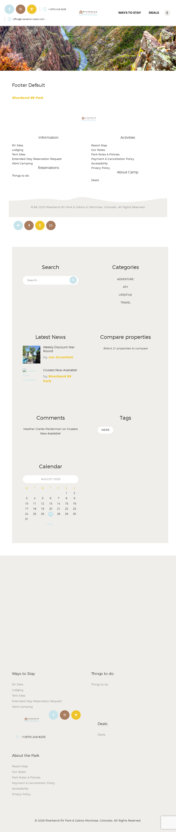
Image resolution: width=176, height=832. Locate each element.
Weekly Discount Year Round (58, 349)
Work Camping (22, 163)
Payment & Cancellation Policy (112, 159)
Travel (125, 302)
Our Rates (98, 150)
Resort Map (99, 145)
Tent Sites (18, 154)
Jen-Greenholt (61, 357)
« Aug (49, 524)
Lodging (17, 150)
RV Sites (17, 145)
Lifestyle (125, 294)
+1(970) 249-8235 (34, 737)
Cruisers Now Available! (60, 370)
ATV (125, 286)
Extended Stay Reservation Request (37, 159)
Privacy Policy (100, 168)
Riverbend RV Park (27, 97)
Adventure (125, 279)
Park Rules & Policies (105, 154)
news (105, 429)
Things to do (20, 175)
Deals (95, 180)
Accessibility (99, 163)
